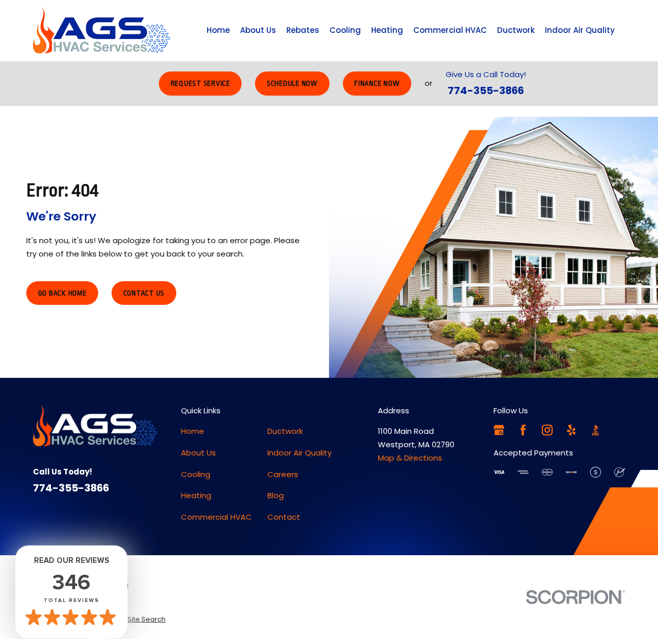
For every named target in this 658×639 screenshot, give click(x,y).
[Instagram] (547, 430)
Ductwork (285, 431)
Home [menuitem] (218, 30)
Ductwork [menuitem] (516, 30)
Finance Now (376, 83)
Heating (196, 495)
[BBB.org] (595, 430)
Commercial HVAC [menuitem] (450, 30)
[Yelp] (571, 430)
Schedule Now (292, 83)
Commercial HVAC (216, 517)
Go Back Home (62, 293)
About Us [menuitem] (258, 30)
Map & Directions (410, 457)
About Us (198, 452)
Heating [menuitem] (387, 30)
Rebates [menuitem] (302, 30)
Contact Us (144, 293)
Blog (275, 495)
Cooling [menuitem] (345, 30)
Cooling (195, 474)
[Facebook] (523, 430)
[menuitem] (146, 619)
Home (192, 431)
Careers (282, 474)
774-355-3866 (486, 90)
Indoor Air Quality (299, 452)
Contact (283, 517)
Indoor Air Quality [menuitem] (580, 30)
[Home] (101, 30)
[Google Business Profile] (499, 430)
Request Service (200, 83)
